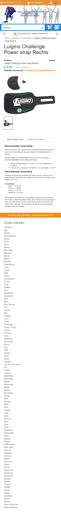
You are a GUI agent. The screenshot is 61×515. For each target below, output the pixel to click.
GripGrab (8, 338)
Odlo (6, 412)
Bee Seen (8, 250)
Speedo (7, 478)
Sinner (7, 467)
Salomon (8, 452)
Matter (7, 387)
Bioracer (8, 253)
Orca (6, 415)
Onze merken (14, 222)
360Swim (8, 227)
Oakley (7, 410)
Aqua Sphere (10, 235)
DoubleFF (8, 292)
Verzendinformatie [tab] (15, 139)
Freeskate (8, 324)
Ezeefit (7, 310)
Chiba (6, 275)
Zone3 (7, 501)
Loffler (7, 370)
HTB (6, 350)
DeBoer (7, 287)
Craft (6, 284)
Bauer (7, 247)
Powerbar (8, 430)
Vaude (7, 490)
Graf (6, 335)
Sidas (6, 464)
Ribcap (7, 438)
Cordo (7, 281)
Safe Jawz (8, 447)
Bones (7, 255)
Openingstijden (36, 2)
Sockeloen (8, 475)
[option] (8, 123)
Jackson (7, 361)
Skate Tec (8, 470)
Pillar (6, 421)
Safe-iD (7, 450)
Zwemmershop (11, 507)
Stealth (7, 481)
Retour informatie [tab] (36, 139)
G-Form (7, 332)
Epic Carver (9, 304)
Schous (7, 455)
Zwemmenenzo (11, 504)
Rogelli (7, 441)
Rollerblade (9, 444)
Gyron (7, 344)
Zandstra (8, 495)
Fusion (7, 330)
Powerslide (9, 432)
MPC (6, 398)
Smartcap (8, 472)
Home (7, 38)
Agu (6, 230)
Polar (6, 427)
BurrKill (7, 261)
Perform (7, 418)
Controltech (9, 278)
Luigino (7, 372)
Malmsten (8, 378)
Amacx (7, 233)
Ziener (7, 498)
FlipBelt (7, 315)
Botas (6, 258)
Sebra (7, 458)
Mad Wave (9, 375)
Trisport (7, 484)
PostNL (15, 180)
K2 (5, 367)
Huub (6, 355)
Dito (6, 290)
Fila (5, 312)
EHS (6, 298)
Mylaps (7, 401)
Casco (7, 270)
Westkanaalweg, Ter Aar (11, 2)
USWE (7, 487)
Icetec (7, 358)
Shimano (8, 461)
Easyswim (8, 295)
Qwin (6, 435)
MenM (7, 395)
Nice (6, 407)
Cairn (6, 267)
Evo (6, 307)
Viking (7, 492)
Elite (6, 301)
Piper (6, 424)
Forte (6, 321)
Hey (6, 347)
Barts (6, 244)
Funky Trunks (10, 327)
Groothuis (8, 341)
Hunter (7, 352)
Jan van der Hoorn (12, 364)
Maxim (7, 390)
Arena (7, 238)
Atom (6, 241)
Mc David (8, 392)
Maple (7, 381)
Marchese (8, 384)
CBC (6, 272)
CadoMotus (9, 264)
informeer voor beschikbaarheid (39, 70)
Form (6, 318)
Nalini (6, 404)
